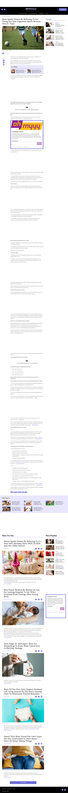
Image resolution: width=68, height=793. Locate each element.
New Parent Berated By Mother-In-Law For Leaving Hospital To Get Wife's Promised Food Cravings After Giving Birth (22, 593)
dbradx (36, 397)
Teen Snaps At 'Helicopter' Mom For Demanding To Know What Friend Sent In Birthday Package (22, 646)
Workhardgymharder (20, 463)
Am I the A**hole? (31, 728)
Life (47, 13)
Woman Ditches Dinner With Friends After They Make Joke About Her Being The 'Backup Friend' (37, 72)
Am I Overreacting (32, 13)
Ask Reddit (41, 13)
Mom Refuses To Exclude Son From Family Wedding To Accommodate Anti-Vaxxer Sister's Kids (60, 568)
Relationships (58, 28)
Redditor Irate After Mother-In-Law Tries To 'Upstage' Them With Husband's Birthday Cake (21, 72)
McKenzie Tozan (7, 548)
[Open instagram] (5, 9)
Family (56, 22)
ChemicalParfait (38, 438)
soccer (12, 492)
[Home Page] (31, 9)
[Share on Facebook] (4, 60)
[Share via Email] (4, 64)
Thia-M (11, 444)
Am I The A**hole (23, 13)
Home (3, 16)
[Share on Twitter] (4, 62)
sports (16, 492)
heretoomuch (35, 424)
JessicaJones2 (39, 485)
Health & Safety (58, 35)
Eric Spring (7, 53)
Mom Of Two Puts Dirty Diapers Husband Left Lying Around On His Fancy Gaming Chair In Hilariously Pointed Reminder (23, 691)
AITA (26, 492)
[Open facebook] (2, 9)
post (26, 77)
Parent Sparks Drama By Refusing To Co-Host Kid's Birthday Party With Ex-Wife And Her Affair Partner (23, 543)
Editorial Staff (9, 788)
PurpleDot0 (21, 419)
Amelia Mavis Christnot (8, 599)
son (23, 492)
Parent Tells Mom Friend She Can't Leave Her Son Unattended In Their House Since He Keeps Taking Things (23, 738)
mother (19, 492)
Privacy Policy (4, 788)
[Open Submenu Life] (48, 13)
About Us (13, 788)
